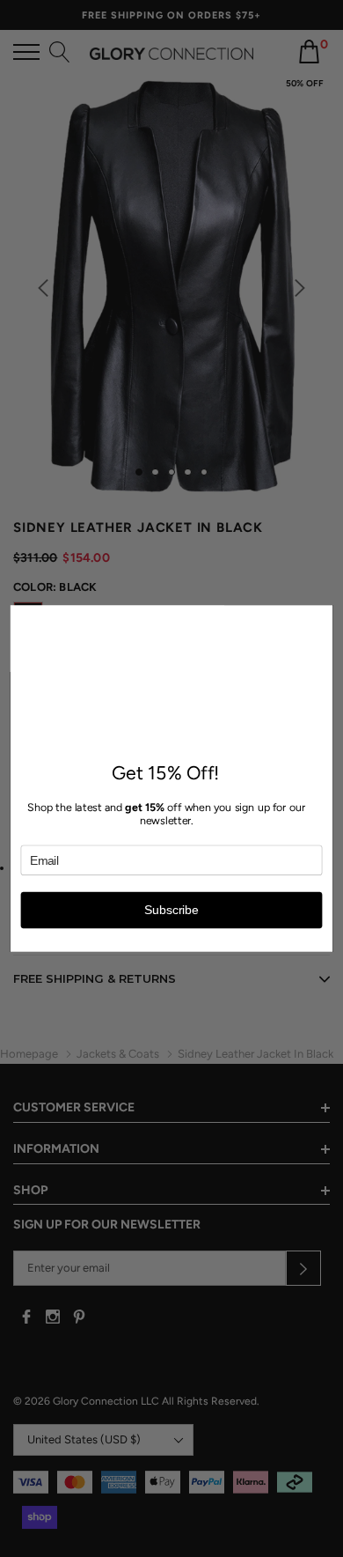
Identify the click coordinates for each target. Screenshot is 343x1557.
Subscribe (171, 910)
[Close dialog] (322, 616)
